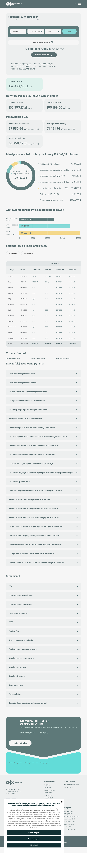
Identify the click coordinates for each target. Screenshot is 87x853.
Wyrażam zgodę (34, 833)
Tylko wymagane (34, 839)
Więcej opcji (34, 845)
